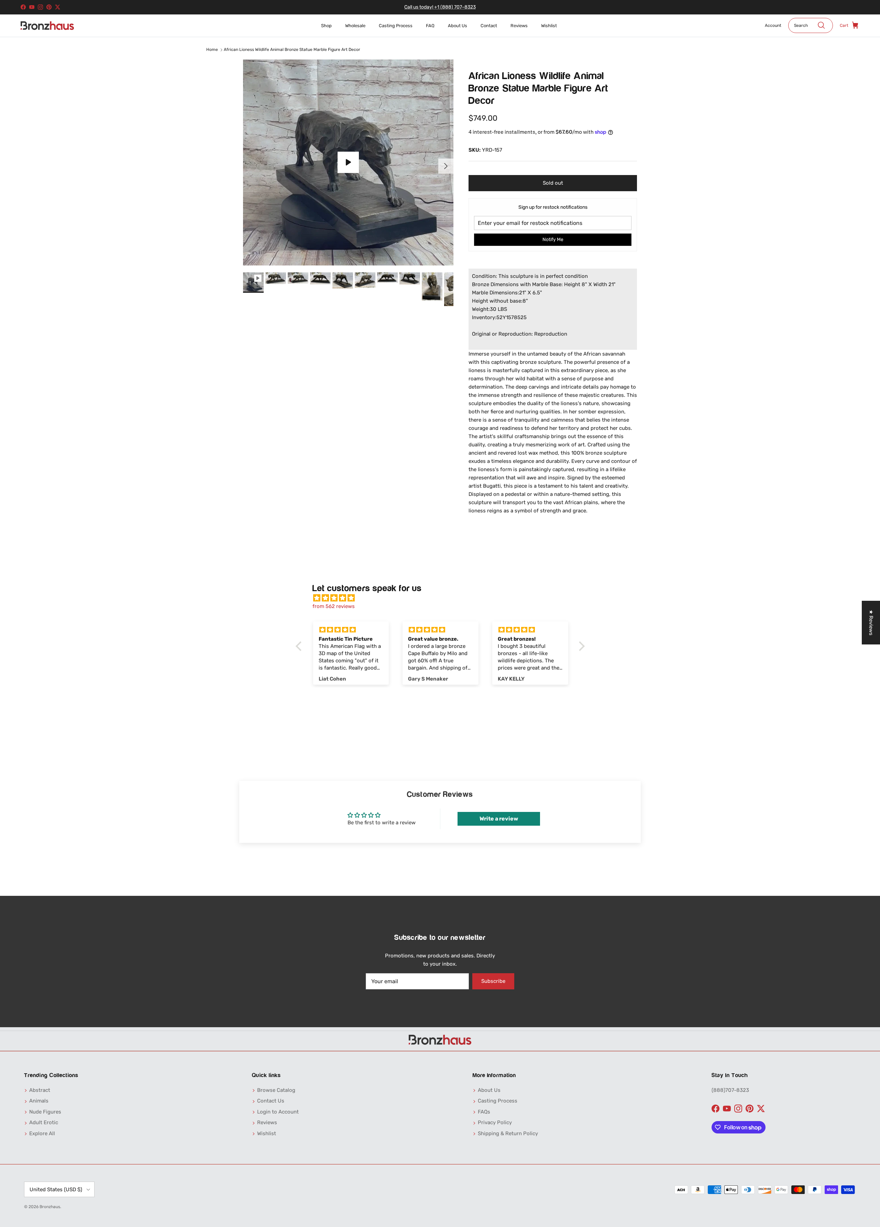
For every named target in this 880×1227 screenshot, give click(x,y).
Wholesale (355, 25)
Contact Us (270, 1101)
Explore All (42, 1133)
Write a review (499, 818)
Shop (326, 25)
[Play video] (348, 162)
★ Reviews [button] (871, 623)
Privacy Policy (495, 1122)
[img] (443, 598)
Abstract (39, 1090)
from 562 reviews (333, 606)
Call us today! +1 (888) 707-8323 (440, 7)
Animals (38, 1101)
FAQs (484, 1112)
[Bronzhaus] (47, 25)
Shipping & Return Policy (508, 1133)
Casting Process (395, 25)
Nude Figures (45, 1112)
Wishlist (549, 25)
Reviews (519, 25)
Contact (489, 25)
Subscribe (493, 981)
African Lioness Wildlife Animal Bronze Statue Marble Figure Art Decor (292, 49)
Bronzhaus (50, 1206)
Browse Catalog (276, 1090)
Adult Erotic (43, 1122)
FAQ (430, 25)
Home (212, 49)
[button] (300, 646)
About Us (457, 25)
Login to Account (278, 1112)
